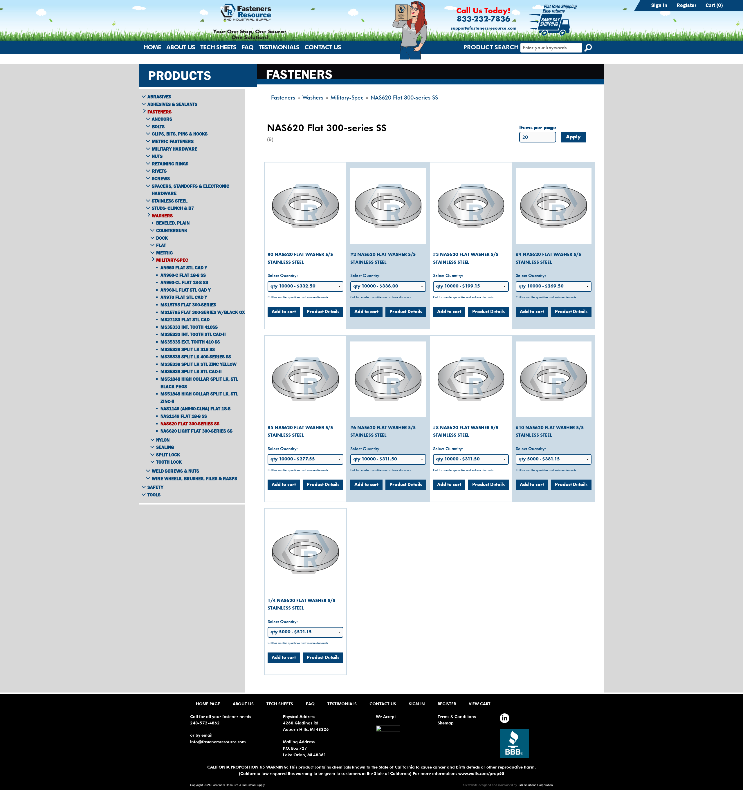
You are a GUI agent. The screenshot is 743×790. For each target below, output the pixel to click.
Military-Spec (172, 260)
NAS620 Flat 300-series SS (189, 423)
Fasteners (159, 111)
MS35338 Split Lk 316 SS (187, 349)
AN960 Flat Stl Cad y (183, 267)
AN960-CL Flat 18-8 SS (184, 282)
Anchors (162, 119)
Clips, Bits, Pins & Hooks (180, 133)
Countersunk (171, 230)
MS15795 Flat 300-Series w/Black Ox (202, 312)
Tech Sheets (218, 47)
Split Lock (168, 454)
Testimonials (279, 47)
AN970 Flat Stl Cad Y (183, 297)
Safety (155, 487)
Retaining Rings (170, 163)
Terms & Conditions (457, 716)
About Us (180, 47)
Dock (162, 238)
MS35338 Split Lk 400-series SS (195, 356)
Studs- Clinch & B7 (173, 208)
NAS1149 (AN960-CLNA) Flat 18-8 (195, 408)
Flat (161, 245)
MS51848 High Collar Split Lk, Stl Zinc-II (199, 397)
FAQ (247, 47)
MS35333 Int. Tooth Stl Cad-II (193, 334)
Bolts (158, 126)
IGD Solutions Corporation (535, 785)
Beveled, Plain (173, 222)
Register (686, 5)
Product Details (323, 312)
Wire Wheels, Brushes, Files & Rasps (194, 478)
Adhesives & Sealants (172, 104)
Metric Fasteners (173, 141)
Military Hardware (174, 148)
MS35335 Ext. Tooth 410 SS (190, 341)
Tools (153, 494)
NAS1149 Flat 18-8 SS (183, 416)
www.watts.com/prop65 (481, 773)
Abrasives (159, 96)
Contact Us (322, 47)
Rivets (159, 170)
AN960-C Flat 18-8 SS (183, 275)
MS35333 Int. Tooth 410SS (189, 327)
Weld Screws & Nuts (175, 470)
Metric (164, 252)
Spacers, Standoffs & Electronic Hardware (190, 189)
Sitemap (446, 723)
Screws (161, 178)
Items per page (537, 127)
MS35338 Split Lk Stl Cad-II (191, 371)
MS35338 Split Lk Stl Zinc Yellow (198, 364)
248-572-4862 (205, 723)
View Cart (479, 704)
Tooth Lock (169, 461)
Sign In (659, 5)
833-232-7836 (483, 19)
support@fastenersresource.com (483, 28)
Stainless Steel (169, 200)
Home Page (208, 704)
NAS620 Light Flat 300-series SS (196, 430)
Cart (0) (714, 5)
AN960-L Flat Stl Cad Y (185, 289)
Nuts (157, 156)
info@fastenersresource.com (218, 742)
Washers (162, 215)
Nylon (162, 439)
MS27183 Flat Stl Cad (185, 319)
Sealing (165, 447)
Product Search (491, 47)
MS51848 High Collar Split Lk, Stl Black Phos (199, 382)
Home (152, 47)
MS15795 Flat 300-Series (188, 304)
